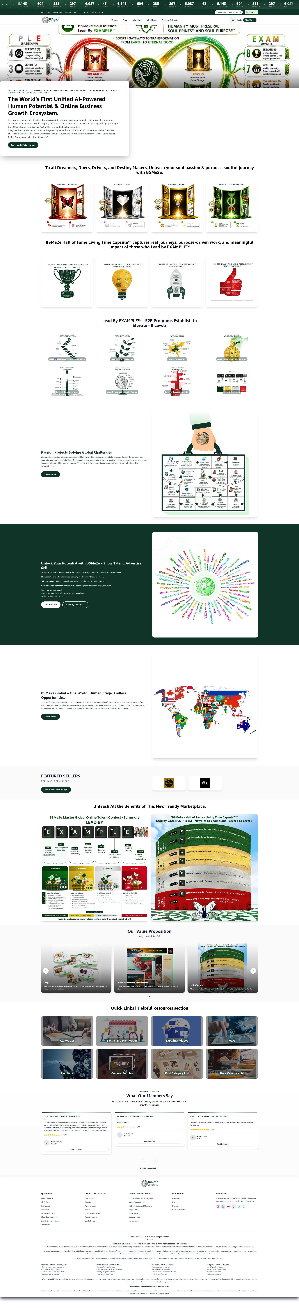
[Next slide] (253, 971)
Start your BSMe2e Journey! (23, 145)
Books (87, 1209)
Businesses (45, 1224)
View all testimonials (148, 1168)
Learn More (52, 474)
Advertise (137, 20)
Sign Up (248, 20)
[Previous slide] (46, 971)
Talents (115, 20)
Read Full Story (76, 1144)
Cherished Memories (49, 1217)
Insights (68, 12)
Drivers (175, 1206)
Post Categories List (93, 1213)
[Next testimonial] (156, 1159)
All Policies (45, 1202)
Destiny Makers (178, 1209)
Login (239, 20)
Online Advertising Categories (141, 1198)
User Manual (90, 1198)
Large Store (133, 1213)
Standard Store (135, 1217)
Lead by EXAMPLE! (77, 604)
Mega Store (133, 1209)
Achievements (90, 1206)
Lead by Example (97, 12)
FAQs (75, 12)
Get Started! (53, 604)
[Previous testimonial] (143, 1159)
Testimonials (45, 12)
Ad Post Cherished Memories (140, 1206)
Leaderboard (57, 12)
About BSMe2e (47, 1198)
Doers (174, 1202)
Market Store (134, 1221)
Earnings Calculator (170, 20)
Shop (125, 20)
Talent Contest (91, 1217)
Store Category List (136, 1202)
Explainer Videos (48, 1213)
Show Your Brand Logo (58, 789)
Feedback (45, 1209)
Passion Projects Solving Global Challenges (76, 452)
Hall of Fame (151, 20)
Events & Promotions (50, 1221)
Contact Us (84, 12)
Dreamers (176, 1198)
